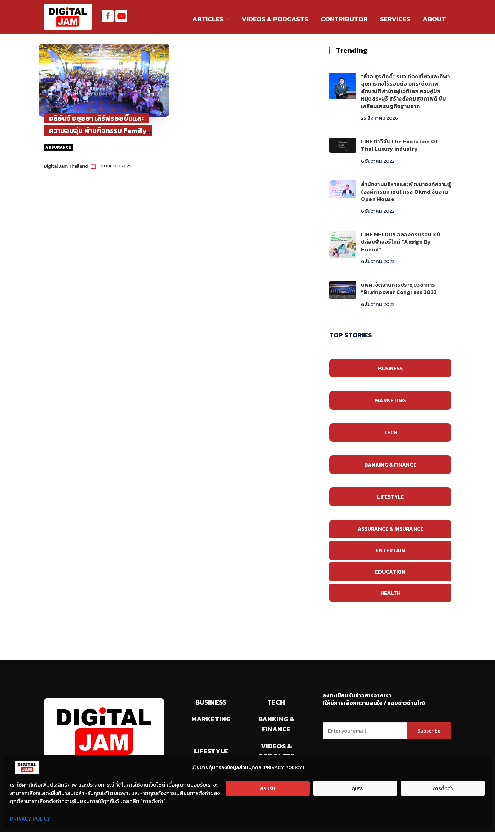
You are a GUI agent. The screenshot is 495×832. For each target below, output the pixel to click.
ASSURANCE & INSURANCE (390, 529)
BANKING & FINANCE (390, 465)
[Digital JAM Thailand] (68, 17)
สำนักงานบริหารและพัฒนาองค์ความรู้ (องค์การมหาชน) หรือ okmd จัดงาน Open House (406, 191)
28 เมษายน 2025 (115, 166)
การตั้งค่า (443, 788)
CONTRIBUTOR (344, 19)
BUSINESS (390, 368)
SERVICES (395, 19)
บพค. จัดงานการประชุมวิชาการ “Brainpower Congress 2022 (399, 288)
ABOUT (434, 19)
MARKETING (390, 400)
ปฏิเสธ (355, 788)
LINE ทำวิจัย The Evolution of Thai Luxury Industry (399, 145)
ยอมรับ (267, 788)
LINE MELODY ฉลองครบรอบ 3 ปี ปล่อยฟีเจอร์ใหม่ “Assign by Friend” (400, 242)
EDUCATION (390, 572)
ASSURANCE (58, 147)
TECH (390, 432)
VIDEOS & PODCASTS (275, 19)
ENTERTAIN (390, 550)
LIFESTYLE (390, 497)
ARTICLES (208, 19)
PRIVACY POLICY (30, 818)
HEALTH (390, 593)
